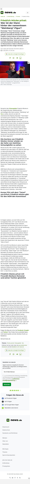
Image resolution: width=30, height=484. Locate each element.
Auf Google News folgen (11, 405)
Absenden (7, 384)
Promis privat (10, 343)
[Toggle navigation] (27, 12)
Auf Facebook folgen (10, 398)
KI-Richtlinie (5, 463)
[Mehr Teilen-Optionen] (20, 58)
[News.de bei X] (17, 477)
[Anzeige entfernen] (29, 478)
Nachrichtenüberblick (8, 455)
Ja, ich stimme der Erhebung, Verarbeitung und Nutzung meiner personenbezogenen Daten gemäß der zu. (15, 378)
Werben (4, 438)
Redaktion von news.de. (18, 347)
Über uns (5, 441)
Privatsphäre (6, 466)
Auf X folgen (8, 401)
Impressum (5, 427)
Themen (4, 452)
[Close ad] (1, 9)
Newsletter (5, 444)
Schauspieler (18, 343)
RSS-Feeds (5, 449)
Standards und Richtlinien (9, 433)
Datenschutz (6, 430)
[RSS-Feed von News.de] (20, 477)
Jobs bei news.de (7, 460)
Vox (23, 343)
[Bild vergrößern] (29, 62)
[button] (15, 54)
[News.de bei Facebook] (15, 477)
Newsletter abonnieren (11, 408)
